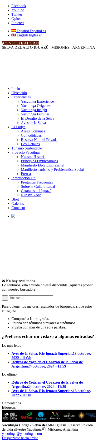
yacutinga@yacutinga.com (22, 434)
